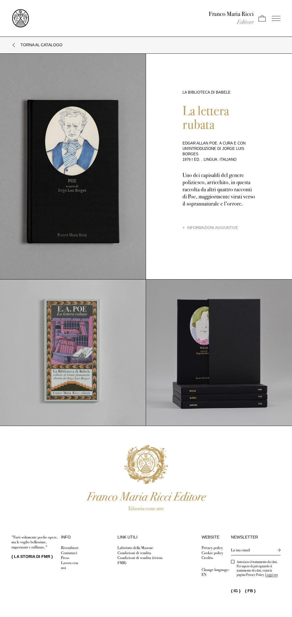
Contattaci (69, 552)
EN (204, 574)
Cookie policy (212, 552)
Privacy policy (212, 547)
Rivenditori (69, 547)
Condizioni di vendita (134, 552)
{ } (32, 556)
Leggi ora (271, 575)
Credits (207, 557)
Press (65, 557)
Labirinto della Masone (135, 547)
